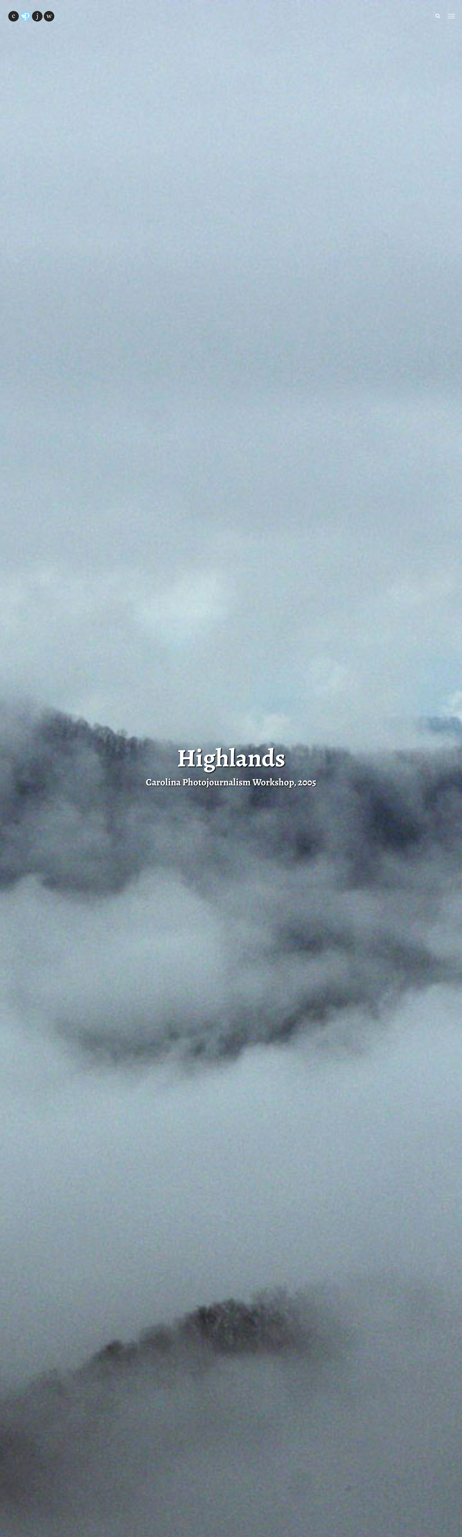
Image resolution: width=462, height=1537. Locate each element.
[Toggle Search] (438, 15)
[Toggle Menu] (451, 16)
